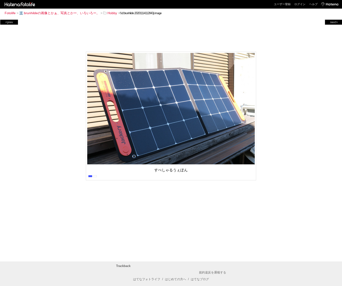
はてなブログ (200, 279)
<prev (9, 22)
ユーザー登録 (282, 4)
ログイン (299, 4)
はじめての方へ (175, 279)
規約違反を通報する (212, 272)
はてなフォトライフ (146, 279)
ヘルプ (313, 4)
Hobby (112, 13)
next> (334, 22)
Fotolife (10, 13)
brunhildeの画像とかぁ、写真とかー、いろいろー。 (62, 13)
